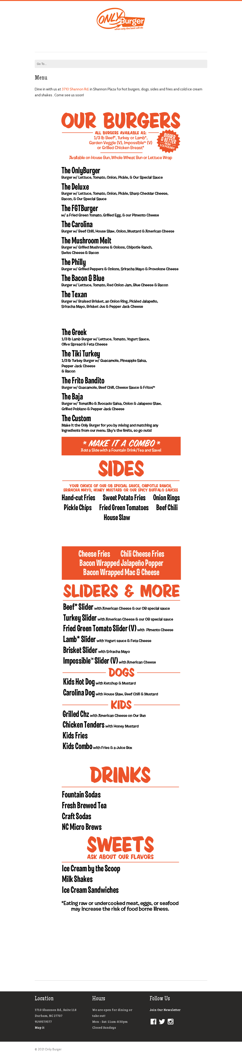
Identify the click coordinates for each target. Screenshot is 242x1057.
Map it (39, 1027)
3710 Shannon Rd (75, 89)
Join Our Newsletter (165, 1010)
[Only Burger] (121, 29)
